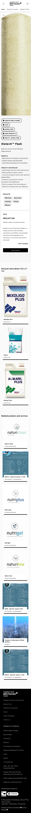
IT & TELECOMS (7, 762)
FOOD (6, 125)
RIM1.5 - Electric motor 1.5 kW (15, 477)
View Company (23, 243)
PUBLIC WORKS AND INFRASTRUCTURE (15, 778)
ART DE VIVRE (7, 734)
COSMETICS (6, 738)
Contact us (6, 719)
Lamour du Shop (5, 802)
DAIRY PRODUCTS (10, 133)
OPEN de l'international (10, 708)
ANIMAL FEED (9, 129)
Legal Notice (4, 804)
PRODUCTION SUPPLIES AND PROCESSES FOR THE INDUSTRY (12, 773)
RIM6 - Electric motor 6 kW (14, 609)
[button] (3, 4)
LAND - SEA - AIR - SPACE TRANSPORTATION (10, 767)
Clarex (6, 355)
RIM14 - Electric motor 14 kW (14, 675)
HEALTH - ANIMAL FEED (12, 138)
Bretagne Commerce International (13, 700)
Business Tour (7, 704)
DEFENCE (6, 742)
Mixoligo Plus (8, 319)
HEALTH (5, 758)
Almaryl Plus (8, 400)
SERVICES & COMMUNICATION (12, 782)
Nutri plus (8, 510)
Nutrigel (7, 543)
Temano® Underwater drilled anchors (14, 641)
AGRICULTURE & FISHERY (12, 120)
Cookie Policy (13, 804)
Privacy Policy (21, 804)
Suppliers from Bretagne (12, 799)
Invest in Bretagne (8, 716)
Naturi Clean (9, 444)
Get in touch (15, 250)
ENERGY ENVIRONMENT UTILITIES (13, 750)
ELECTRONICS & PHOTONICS (11, 746)
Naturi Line (8, 576)
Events (5, 712)
